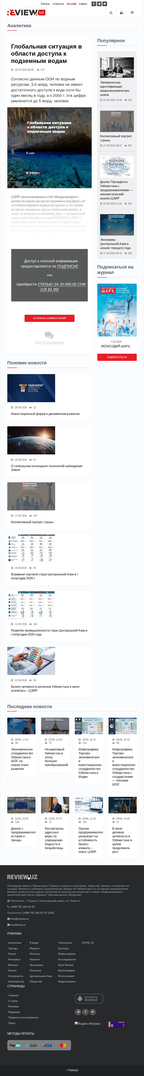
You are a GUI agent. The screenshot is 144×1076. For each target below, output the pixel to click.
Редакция (14, 1011)
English (83, 4)
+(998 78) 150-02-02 (22, 906)
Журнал (34, 948)
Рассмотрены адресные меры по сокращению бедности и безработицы (54, 838)
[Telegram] (99, 3)
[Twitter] (104, 3)
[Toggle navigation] (132, 12)
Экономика (36, 964)
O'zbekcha (58, 4)
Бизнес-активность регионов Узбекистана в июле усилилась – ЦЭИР (45, 688)
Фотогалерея (66, 976)
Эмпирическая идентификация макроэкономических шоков (114, 88)
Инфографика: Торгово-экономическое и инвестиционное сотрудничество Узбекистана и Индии (89, 763)
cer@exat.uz (18, 924)
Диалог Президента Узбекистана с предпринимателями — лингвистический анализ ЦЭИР (116, 190)
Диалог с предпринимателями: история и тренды (21, 834)
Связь (11, 1023)
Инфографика (67, 953)
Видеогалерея (67, 981)
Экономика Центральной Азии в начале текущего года (115, 244)
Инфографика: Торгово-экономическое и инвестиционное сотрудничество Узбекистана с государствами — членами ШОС (122, 767)
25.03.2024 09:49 (24, 69)
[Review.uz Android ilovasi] (89, 999)
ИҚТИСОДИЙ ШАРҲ (115, 346)
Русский (71, 4)
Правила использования (23, 1017)
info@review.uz (20, 918)
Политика (35, 970)
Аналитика (14, 942)
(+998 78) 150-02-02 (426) (38, 912)
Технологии (65, 942)
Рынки (12, 953)
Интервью (14, 959)
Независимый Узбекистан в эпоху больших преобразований (55, 757)
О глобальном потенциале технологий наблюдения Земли (46, 468)
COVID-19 (88, 942)
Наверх (73, 1070)
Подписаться (117, 357)
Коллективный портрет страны (32, 522)
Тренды (13, 948)
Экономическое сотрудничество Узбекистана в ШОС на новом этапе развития (21, 759)
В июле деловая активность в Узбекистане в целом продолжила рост (122, 840)
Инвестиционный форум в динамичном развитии (45, 413)
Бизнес (12, 970)
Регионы (35, 953)
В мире (34, 942)
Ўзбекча (45, 4)
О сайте (13, 1000)
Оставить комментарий (49, 318)
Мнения (13, 964)
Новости (35, 959)
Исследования (67, 959)
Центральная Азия (41, 976)
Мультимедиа (66, 970)
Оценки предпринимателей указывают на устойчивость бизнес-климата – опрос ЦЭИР (89, 840)
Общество (36, 981)
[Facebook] (94, 3)
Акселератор (16, 981)
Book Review (66, 964)
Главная (13, 995)
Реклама (13, 1006)
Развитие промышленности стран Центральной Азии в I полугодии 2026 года (49, 632)
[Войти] (121, 12)
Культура (63, 948)
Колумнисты (15, 976)
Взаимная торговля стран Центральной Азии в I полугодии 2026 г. (44, 576)
